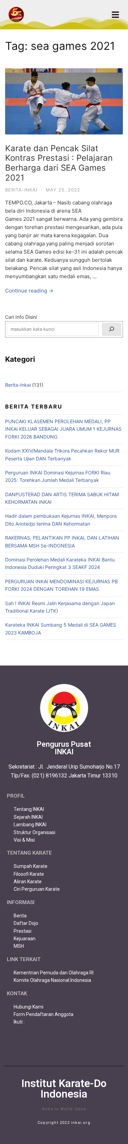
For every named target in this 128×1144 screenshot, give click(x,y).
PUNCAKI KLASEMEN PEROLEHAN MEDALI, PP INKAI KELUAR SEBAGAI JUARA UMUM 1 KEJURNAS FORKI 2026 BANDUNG (63, 429)
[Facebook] (39, 1045)
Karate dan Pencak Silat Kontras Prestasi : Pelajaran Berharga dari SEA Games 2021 (59, 163)
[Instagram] (64, 1045)
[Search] (111, 329)
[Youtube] (89, 1045)
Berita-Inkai (21, 189)
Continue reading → (29, 290)
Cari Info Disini (21, 317)
